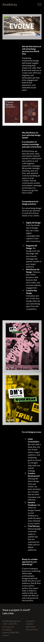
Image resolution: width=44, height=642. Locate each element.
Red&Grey (9, 4)
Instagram (30, 621)
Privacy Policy (35, 638)
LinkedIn (29, 624)
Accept (22, 640)
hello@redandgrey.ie (11, 621)
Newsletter (31, 627)
